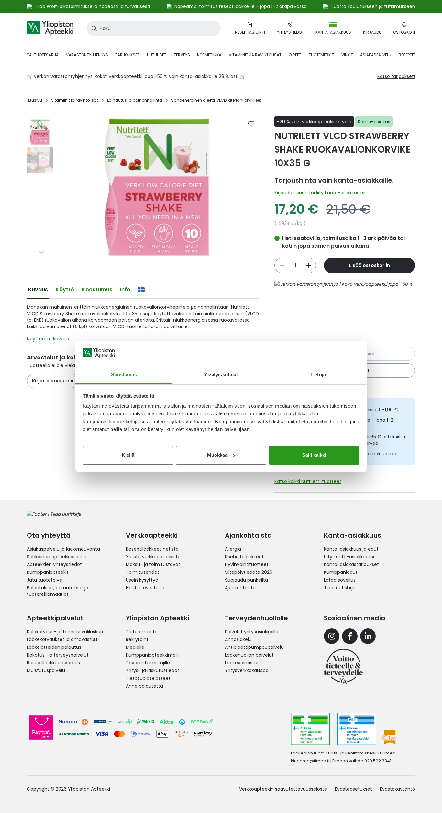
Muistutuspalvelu (46, 670)
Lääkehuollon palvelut (249, 655)
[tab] (38, 290)
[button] (40, 121)
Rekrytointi (137, 639)
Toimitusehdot (142, 572)
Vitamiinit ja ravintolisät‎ (74, 100)
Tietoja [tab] (318, 374)
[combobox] (153, 28)
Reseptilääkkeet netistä (152, 549)
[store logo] (50, 28)
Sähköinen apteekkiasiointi (56, 556)
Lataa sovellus (340, 580)
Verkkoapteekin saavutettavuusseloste (283, 789)
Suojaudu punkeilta (246, 580)
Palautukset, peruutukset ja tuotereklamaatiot (57, 590)
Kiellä (128, 455)
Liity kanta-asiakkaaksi (349, 556)
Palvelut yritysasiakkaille (251, 631)
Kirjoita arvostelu (52, 381)
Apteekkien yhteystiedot (54, 564)
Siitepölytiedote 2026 (248, 572)
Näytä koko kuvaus (48, 339)
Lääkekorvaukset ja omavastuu (62, 639)
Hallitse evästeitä (145, 587)
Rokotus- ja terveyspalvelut (58, 655)
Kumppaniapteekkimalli (152, 655)
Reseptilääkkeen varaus (53, 662)
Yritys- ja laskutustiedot (152, 670)
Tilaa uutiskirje (340, 587)
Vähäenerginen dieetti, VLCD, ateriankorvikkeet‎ (216, 100)
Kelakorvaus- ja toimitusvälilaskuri (65, 631)
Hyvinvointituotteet (247, 564)
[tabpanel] (143, 324)
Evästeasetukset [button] (353, 789)
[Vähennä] (308, 265)
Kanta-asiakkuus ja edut (351, 549)
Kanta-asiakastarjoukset (351, 564)
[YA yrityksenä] (343, 666)
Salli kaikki (314, 455)
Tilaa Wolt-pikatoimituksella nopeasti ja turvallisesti (92, 6)
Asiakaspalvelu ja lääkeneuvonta (63, 549)
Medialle (135, 647)
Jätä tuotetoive (44, 580)
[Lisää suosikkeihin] (251, 123)
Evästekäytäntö (397, 789)
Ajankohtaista (240, 587)
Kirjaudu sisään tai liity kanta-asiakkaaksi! (320, 192)
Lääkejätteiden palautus (54, 647)
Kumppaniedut (341, 572)
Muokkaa (217, 455)
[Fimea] (310, 729)
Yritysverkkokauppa (247, 670)
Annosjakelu (238, 639)
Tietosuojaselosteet (148, 678)
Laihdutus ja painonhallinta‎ (134, 100)
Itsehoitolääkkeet (244, 556)
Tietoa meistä (142, 631)
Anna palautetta (144, 686)
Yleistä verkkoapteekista (153, 556)
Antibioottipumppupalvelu (254, 647)
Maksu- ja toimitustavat (153, 564)
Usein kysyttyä (142, 580)
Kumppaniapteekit (48, 572)
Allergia (233, 549)
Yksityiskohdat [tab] (221, 374)
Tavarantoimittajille (148, 662)
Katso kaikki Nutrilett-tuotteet (307, 481)
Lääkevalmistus (242, 662)
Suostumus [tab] (124, 374)
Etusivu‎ (35, 100)
